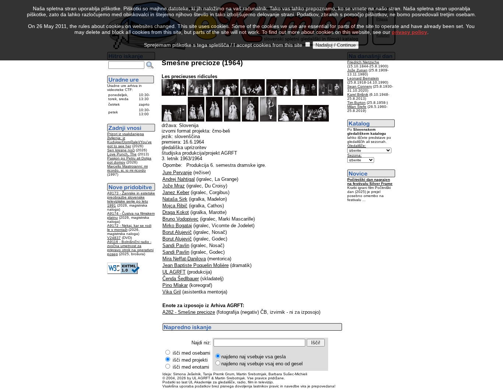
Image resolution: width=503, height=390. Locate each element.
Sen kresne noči (121, 150)
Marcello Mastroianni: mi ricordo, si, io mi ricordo (127, 168)
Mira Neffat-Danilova (184, 258)
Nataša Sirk (174, 199)
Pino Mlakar (175, 285)
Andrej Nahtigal (178, 179)
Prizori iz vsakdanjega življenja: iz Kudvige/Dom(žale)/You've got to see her (129, 140)
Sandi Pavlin (175, 245)
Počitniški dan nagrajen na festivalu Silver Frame (370, 182)
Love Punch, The (122, 154)
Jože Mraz (173, 186)
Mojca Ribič (174, 205)
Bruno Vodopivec (180, 219)
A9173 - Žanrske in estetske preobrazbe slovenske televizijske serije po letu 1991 (131, 199)
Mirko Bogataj (177, 225)
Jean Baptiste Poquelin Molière (195, 265)
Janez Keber (175, 192)
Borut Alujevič (177, 232)
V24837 (114, 238)
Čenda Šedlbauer (180, 278)
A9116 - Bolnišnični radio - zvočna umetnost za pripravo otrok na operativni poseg (130, 248)
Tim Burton (356, 103)
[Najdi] (150, 65)
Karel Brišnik (357, 94)
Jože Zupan (357, 70)
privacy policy (409, 32)
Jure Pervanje (177, 172)
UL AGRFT (174, 272)
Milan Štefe (356, 107)
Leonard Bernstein (363, 78)
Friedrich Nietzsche (363, 62)
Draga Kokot (175, 212)
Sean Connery (359, 86)
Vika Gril (171, 292)
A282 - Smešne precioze (188, 312)
